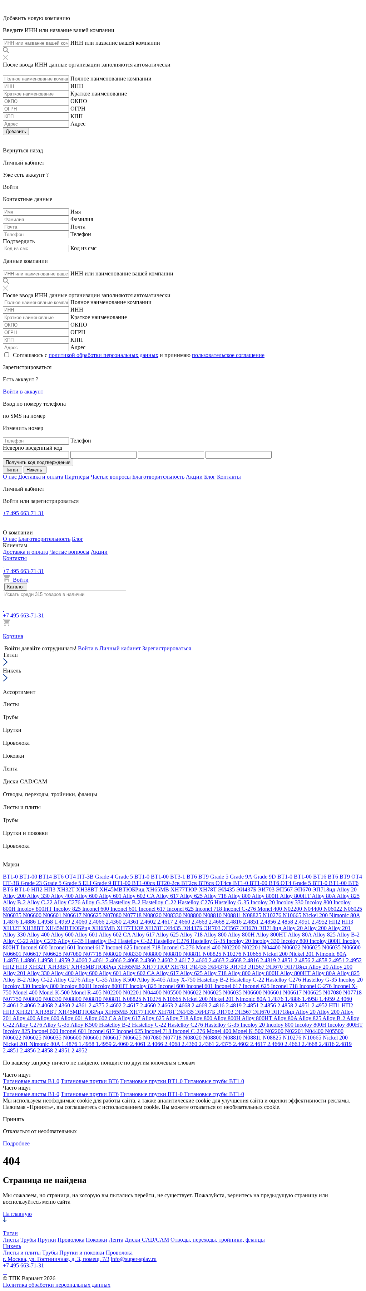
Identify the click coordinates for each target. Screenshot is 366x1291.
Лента (116, 1240)
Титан (10, 1233)
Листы (11, 1240)
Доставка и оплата (40, 477)
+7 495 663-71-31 (23, 513)
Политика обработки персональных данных (56, 1285)
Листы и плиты (22, 1253)
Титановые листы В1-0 (31, 1081)
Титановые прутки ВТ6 (90, 1081)
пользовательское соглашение (228, 355)
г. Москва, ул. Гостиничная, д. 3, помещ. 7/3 (56, 1259)
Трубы (28, 1240)
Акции (194, 477)
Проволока (71, 1240)
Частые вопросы (111, 477)
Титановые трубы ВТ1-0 (214, 1081)
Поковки (96, 1240)
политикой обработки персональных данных (103, 355)
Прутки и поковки (81, 1253)
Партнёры (77, 477)
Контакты (229, 477)
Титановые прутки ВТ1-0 (152, 1081)
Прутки (47, 1240)
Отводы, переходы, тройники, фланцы (217, 1240)
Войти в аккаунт (23, 391)
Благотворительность (158, 477)
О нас (10, 477)
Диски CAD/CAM (147, 1240)
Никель (12, 1246)
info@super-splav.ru (134, 1259)
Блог (210, 477)
